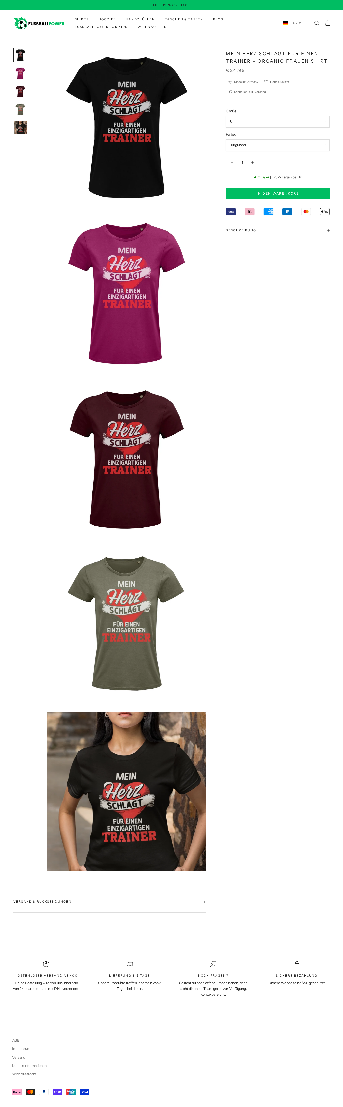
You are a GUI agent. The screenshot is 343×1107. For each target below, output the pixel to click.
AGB (15, 1040)
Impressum (21, 1048)
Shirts (82, 19)
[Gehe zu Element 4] (20, 109)
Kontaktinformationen (29, 1065)
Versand (18, 1057)
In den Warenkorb (278, 194)
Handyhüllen (140, 19)
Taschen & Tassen (184, 19)
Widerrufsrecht (24, 1074)
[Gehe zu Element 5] (20, 128)
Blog (218, 19)
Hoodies (107, 19)
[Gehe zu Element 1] (20, 55)
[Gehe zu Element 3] (20, 91)
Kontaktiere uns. (213, 994)
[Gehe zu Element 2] (20, 73)
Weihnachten (152, 27)
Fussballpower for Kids (101, 27)
